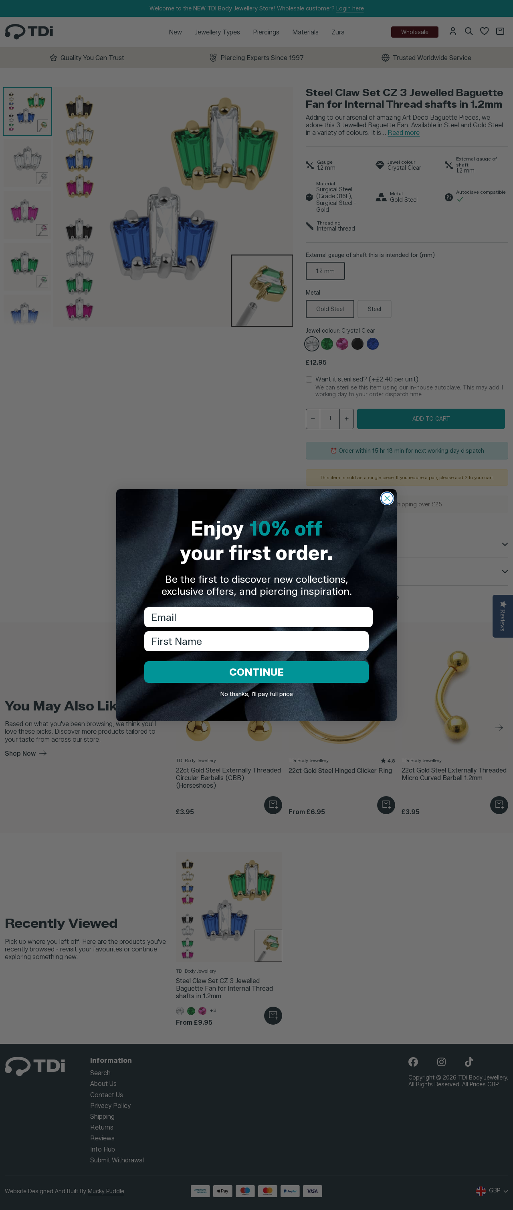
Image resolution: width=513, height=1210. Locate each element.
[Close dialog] (387, 498)
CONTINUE (256, 672)
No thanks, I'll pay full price (256, 694)
